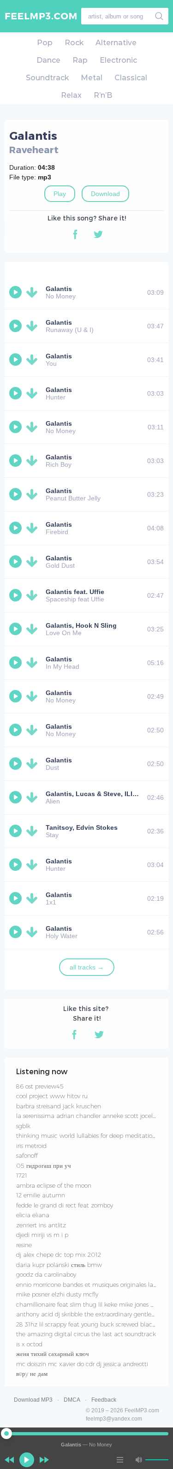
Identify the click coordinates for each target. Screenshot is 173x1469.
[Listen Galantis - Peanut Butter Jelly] (16, 494)
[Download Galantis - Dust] (33, 763)
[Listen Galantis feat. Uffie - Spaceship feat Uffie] (16, 595)
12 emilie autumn (40, 1195)
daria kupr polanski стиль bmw (59, 1264)
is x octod (29, 1344)
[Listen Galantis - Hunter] (16, 393)
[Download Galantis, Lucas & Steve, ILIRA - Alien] (33, 797)
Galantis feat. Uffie (75, 591)
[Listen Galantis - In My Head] (16, 662)
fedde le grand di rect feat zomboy (64, 1205)
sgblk (23, 1126)
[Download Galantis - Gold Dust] (33, 561)
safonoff (27, 1155)
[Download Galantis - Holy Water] (33, 932)
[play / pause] (26, 1459)
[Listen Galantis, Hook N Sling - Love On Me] (16, 629)
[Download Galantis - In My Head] (33, 662)
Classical (130, 77)
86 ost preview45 (40, 1086)
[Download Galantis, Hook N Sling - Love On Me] (33, 629)
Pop (45, 42)
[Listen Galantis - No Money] (16, 292)
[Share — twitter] (98, 234)
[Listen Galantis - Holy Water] (16, 932)
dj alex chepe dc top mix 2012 (58, 1254)
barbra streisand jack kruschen (58, 1106)
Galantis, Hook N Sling (81, 625)
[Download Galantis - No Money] (33, 292)
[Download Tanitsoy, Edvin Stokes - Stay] (33, 831)
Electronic (118, 60)
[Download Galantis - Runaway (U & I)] (33, 326)
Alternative (116, 42)
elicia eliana (32, 1215)
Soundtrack (47, 77)
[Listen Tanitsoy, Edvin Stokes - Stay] (16, 831)
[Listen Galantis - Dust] (16, 763)
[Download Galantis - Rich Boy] (33, 460)
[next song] (44, 1459)
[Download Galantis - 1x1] (33, 898)
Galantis (59, 288)
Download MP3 (33, 1400)
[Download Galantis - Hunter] (33, 393)
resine (24, 1245)
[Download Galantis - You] (33, 359)
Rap (80, 60)
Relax (71, 95)
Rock (74, 42)
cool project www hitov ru (52, 1096)
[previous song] (9, 1459)
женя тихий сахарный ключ (52, 1353)
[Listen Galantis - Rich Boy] (16, 460)
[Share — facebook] (75, 234)
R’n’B (103, 95)
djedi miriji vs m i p (42, 1234)
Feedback (103, 1400)
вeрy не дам (32, 1373)
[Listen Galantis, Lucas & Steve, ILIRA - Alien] (16, 797)
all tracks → (87, 967)
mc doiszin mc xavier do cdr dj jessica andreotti (82, 1364)
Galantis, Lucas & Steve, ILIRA (94, 793)
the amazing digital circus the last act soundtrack (86, 1334)
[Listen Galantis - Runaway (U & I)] (16, 326)
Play (60, 193)
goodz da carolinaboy (46, 1274)
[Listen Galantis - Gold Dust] (16, 561)
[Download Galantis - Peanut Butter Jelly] (33, 494)
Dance (48, 60)
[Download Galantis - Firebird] (33, 528)
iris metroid (31, 1145)
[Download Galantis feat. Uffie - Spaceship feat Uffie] (33, 595)
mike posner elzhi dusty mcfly (57, 1294)
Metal (91, 77)
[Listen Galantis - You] (16, 359)
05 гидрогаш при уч (43, 1165)
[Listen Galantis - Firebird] (16, 528)
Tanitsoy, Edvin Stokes (82, 827)
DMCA (72, 1400)
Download (105, 193)
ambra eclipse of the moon (53, 1185)
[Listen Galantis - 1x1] (16, 898)
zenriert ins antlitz (41, 1225)
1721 (21, 1175)
